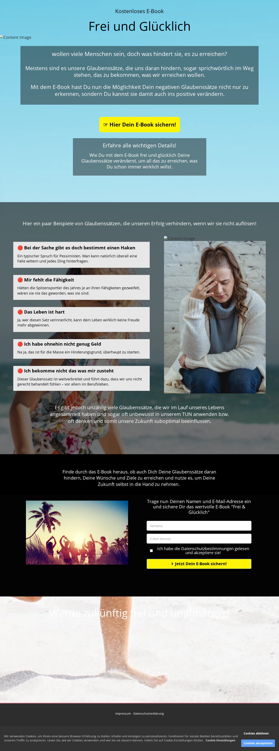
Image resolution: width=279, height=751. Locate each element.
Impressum (123, 713)
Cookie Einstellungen (220, 740)
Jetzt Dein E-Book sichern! (201, 563)
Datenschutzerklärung (148, 713)
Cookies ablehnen (256, 733)
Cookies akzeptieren (258, 743)
